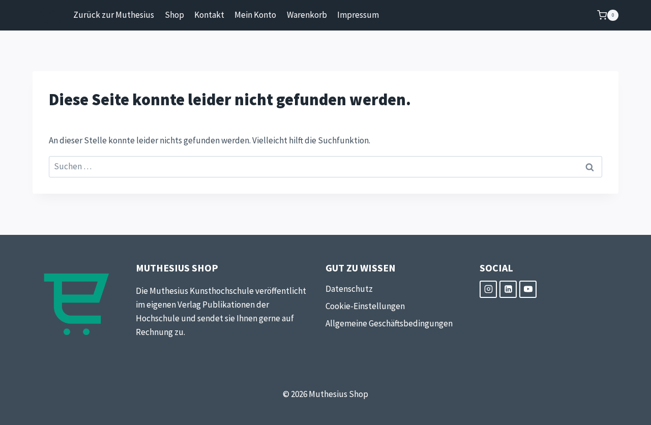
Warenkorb (307, 14)
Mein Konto (255, 14)
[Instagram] (488, 289)
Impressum (358, 14)
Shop (174, 14)
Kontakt (209, 14)
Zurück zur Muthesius (113, 14)
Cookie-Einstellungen (365, 306)
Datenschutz (349, 288)
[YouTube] (528, 289)
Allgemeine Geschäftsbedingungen (389, 323)
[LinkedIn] (508, 289)
